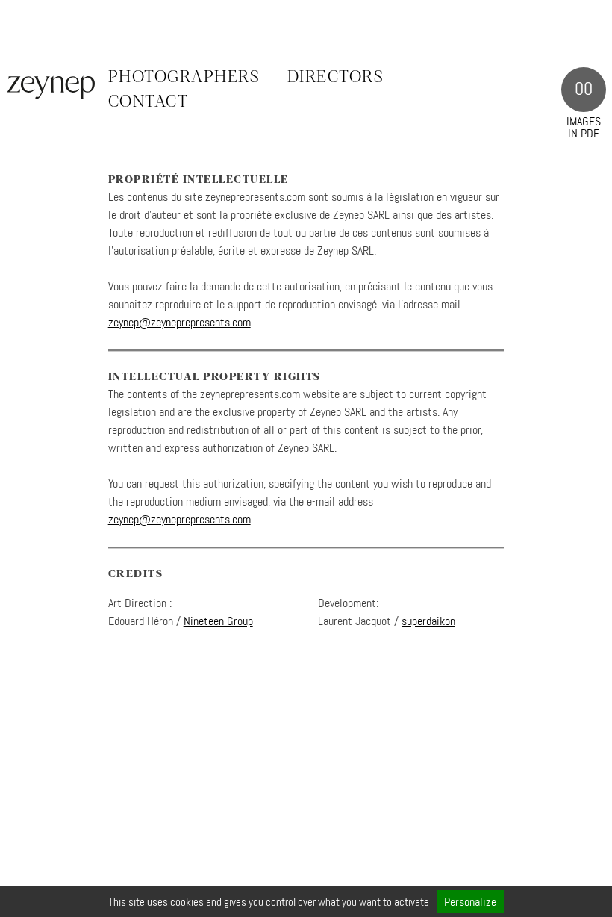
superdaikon (428, 621)
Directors (335, 78)
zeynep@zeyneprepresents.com (179, 322)
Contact (148, 102)
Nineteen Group (218, 621)
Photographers (184, 78)
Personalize (470, 902)
